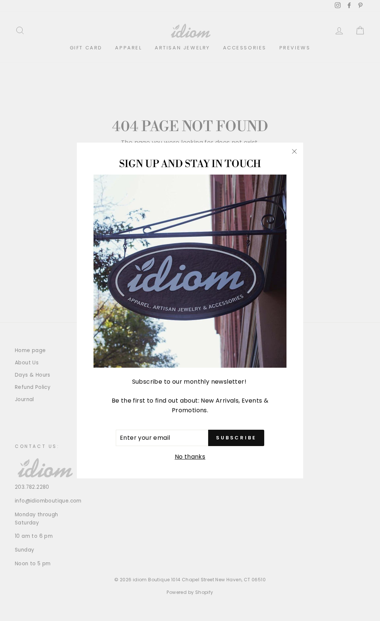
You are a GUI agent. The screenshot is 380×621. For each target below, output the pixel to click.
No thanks (190, 456)
